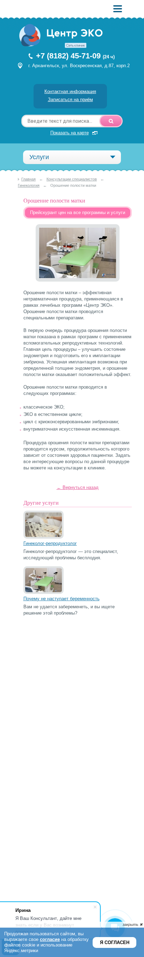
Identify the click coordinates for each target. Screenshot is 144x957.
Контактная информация (70, 91)
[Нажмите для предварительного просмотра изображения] (78, 280)
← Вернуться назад (78, 487)
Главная (28, 179)
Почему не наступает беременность (61, 598)
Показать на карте (69, 132)
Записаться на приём (70, 99)
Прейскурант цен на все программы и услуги (77, 212)
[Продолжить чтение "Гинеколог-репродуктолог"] (43, 537)
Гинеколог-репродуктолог (50, 543)
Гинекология (28, 185)
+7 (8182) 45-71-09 (68, 55)
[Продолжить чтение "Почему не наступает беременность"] (43, 592)
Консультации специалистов (71, 179)
